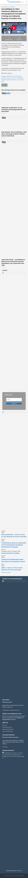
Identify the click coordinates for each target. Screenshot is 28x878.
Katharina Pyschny (6, 78)
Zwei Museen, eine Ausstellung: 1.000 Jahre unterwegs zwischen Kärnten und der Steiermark (13, 134)
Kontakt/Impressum (7, 727)
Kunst (14, 78)
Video (2, 81)
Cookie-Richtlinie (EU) (7, 731)
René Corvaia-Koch (12, 79)
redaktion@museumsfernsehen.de (10, 710)
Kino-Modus (19, 39)
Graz (9, 6)
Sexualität (21, 79)
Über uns (4, 725)
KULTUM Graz (4, 6)
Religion (3, 79)
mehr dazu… (5, 747)
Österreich (13, 6)
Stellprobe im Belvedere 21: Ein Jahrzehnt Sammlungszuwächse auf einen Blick (13, 109)
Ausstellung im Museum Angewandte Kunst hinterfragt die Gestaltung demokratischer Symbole (13, 545)
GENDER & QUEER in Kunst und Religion (11, 76)
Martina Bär (20, 78)
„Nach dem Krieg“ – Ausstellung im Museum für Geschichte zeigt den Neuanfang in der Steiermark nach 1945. (13, 262)
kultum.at (9, 73)
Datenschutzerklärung (7, 729)
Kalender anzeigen (6, 572)
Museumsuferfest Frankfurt (10, 553)
